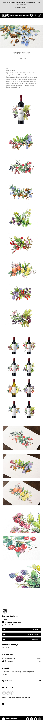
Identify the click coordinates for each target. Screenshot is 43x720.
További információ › (21, 7)
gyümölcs (32, 671)
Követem (36, 629)
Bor (23, 671)
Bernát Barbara (10, 616)
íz (8, 674)
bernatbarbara (10, 625)
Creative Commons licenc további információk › (16, 697)
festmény (18, 671)
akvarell (12, 671)
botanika (4, 674)
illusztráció (5, 671)
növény (26, 671)
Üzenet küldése (33, 634)
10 (40, 661)
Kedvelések (9, 661)
